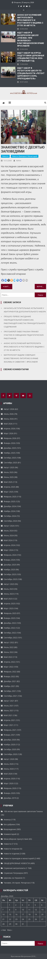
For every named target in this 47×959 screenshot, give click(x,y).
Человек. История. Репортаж (17, 882)
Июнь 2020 (9, 769)
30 (16, 924)
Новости (5, 156)
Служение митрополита (14, 868)
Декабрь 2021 (10, 681)
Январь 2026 (9, 443)
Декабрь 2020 (10, 739)
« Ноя (3, 930)
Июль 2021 (9, 705)
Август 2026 (9, 409)
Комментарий (10, 834)
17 (23, 914)
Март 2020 (8, 783)
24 (23, 919)
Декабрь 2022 (10, 623)
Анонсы (7, 819)
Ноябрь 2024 (9, 511)
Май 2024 (8, 540)
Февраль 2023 (10, 613)
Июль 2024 (9, 530)
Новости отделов (11, 853)
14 (3, 914)
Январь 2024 (9, 560)
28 (3, 924)
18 (29, 914)
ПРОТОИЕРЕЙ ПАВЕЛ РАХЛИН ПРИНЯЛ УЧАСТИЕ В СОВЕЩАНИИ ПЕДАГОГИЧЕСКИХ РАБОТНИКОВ (24, 335)
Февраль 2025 (10, 496)
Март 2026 (8, 433)
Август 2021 (9, 701)
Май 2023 (8, 598)
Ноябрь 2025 (9, 453)
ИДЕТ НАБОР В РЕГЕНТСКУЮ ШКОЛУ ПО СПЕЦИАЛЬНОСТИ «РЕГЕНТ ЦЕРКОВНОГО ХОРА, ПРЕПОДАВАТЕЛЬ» (31, 73)
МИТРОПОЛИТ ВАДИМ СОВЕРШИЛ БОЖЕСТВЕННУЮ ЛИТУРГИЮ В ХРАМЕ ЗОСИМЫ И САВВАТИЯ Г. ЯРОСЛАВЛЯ (21, 358)
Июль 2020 (9, 764)
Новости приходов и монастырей (24, 156)
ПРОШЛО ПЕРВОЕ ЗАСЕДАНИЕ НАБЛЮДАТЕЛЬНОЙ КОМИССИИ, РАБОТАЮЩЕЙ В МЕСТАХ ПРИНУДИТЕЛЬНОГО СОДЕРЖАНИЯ (25, 321)
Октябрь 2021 (10, 691)
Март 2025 (8, 491)
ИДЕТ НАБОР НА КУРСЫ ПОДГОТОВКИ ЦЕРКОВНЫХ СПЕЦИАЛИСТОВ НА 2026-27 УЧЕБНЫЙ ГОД (30, 57)
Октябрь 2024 (10, 516)
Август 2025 (9, 467)
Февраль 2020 (10, 788)
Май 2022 (8, 657)
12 (36, 909)
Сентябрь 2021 (10, 696)
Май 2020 (8, 773)
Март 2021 (8, 725)
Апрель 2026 (9, 428)
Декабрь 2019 (10, 798)
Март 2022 (8, 666)
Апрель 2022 (9, 662)
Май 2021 (8, 715)
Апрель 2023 (9, 603)
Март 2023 (8, 608)
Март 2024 (8, 550)
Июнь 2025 (9, 477)
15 (10, 914)
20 (42, 914)
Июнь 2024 (9, 535)
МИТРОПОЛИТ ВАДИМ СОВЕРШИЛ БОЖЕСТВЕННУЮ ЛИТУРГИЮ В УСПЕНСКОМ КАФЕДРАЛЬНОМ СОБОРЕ (8, 286)
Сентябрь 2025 (10, 462)
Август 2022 (9, 642)
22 (10, 919)
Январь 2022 (9, 676)
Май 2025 (8, 482)
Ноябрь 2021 (9, 686)
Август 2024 (9, 526)
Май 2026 (8, 423)
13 (42, 909)
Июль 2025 (9, 472)
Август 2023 (9, 584)
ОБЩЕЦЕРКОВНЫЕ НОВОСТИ (17, 863)
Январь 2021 (9, 735)
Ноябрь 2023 (9, 569)
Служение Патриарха (13, 873)
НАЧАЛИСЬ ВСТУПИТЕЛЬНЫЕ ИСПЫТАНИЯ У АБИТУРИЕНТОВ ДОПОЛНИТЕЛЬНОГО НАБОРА (25, 310)
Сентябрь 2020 (10, 754)
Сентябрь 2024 (10, 521)
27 (42, 919)
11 (29, 909)
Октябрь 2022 (10, 632)
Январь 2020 (9, 793)
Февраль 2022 (10, 671)
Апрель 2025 (9, 487)
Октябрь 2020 (10, 749)
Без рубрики (9, 824)
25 (29, 919)
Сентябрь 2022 (10, 637)
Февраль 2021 (10, 730)
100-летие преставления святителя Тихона (23, 811)
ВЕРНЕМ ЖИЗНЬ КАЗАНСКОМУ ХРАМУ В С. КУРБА (41, 286)
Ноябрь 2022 (9, 628)
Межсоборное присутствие (16, 839)
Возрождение (10, 829)
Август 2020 (9, 759)
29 (10, 924)
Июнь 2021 (9, 710)
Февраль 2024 (10, 555)
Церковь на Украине (13, 878)
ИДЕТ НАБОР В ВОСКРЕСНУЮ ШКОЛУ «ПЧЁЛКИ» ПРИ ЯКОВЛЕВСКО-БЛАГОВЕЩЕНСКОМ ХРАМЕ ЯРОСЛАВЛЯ (30, 39)
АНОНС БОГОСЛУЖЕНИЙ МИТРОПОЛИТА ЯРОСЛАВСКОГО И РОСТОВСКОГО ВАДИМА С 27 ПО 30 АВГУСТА (30, 20)
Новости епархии (11, 848)
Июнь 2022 (9, 652)
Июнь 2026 (9, 419)
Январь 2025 (9, 501)
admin (18, 160)
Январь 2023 (9, 618)
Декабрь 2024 (10, 506)
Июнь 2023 (9, 594)
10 (23, 909)
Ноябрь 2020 (9, 744)
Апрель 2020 (9, 778)
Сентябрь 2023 (10, 579)
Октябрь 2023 (10, 574)
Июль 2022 (9, 647)
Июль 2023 (9, 589)
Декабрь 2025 (10, 448)
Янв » (9, 930)
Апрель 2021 (9, 720)
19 (36, 914)
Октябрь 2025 (10, 457)
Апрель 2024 (9, 545)
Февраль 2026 (10, 438)
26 (36, 919)
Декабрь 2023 (10, 564)
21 (3, 919)
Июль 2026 (9, 414)
